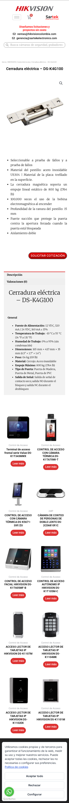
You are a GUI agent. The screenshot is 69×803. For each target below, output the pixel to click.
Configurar (34, 794)
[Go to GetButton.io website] (9, 799)
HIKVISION (12, 62)
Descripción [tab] (14, 275)
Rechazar (34, 785)
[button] (61, 83)
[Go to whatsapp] (9, 792)
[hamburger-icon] (16, 17)
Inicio (4, 62)
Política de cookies (16, 766)
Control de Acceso (23, 62)
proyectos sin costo (34, 29)
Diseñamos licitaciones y (34, 26)
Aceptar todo (34, 776)
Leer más (18, 463)
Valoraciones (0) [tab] (17, 281)
